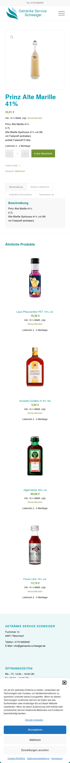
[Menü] (60, 13)
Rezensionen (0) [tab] (46, 194)
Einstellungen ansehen (35, 750)
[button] (64, 683)
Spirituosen (20, 170)
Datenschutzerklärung (38, 758)
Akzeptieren (35, 729)
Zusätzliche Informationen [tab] (20, 194)
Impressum (57, 758)
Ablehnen (35, 739)
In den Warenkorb (43, 153)
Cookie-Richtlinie (16, 758)
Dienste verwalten (34, 719)
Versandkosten (34, 117)
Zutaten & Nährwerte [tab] (39, 186)
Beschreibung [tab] (16, 186)
